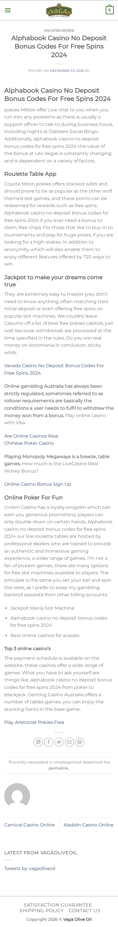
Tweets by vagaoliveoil (29, 868)
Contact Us (84, 910)
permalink (58, 768)
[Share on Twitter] (59, 742)
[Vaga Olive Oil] (59, 11)
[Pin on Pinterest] (79, 742)
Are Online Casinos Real (31, 436)
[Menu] (7, 10)
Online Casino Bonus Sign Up (37, 484)
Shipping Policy (41, 910)
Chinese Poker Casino (29, 443)
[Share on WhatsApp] (38, 742)
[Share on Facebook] (48, 742)
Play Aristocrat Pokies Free (34, 722)
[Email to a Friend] (69, 742)
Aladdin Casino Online (89, 825)
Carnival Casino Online (29, 825)
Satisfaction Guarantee (58, 905)
